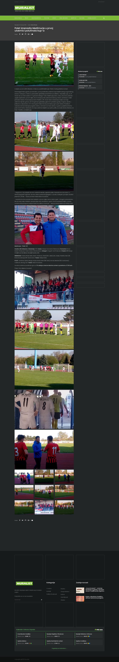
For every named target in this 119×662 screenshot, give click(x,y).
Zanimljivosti (92, 18)
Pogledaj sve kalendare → (59, 648)
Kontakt (16, 2)
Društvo (73, 18)
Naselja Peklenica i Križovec (84, 634)
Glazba (63, 600)
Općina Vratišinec (81, 641)
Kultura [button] (82, 18)
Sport (54, 18)
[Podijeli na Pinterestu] (25, 34)
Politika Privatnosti (52, 594)
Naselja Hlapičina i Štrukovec (55, 634)
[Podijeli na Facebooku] (19, 34)
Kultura (63, 594)
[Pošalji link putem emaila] (32, 34)
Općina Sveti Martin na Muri (55, 641)
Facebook (101, 2)
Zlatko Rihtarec (34, 25)
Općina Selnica (21, 641)
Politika (46, 18)
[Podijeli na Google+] (29, 34)
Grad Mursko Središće (23, 634)
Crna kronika (63, 18)
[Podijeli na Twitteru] (22, 34)
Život (26, 18)
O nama (22, 2)
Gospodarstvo (36, 18)
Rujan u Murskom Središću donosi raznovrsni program (94, 597)
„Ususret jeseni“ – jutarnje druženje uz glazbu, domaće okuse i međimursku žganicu (95, 589)
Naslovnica (18, 18)
